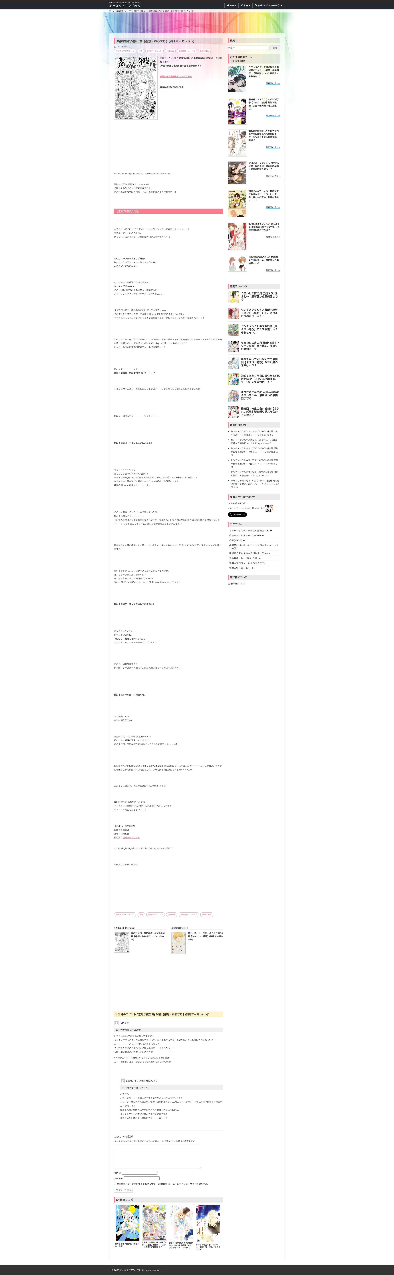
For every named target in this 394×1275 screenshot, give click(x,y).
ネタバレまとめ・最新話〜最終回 (249, 530)
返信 (119, 1067)
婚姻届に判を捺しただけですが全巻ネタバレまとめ (253, 547)
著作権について (238, 583)
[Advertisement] (197, 23)
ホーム (232, 5)
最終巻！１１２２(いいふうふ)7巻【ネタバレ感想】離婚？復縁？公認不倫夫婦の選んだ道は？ (264, 104)
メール (118, 1178)
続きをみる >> (273, 83)
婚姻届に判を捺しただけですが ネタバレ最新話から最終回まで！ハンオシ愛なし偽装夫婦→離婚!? (264, 136)
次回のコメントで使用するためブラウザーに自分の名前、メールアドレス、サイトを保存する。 (163, 1183)
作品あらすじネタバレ (125, 51)
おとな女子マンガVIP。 (125, 6)
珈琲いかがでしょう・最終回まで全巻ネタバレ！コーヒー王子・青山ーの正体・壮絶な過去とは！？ (264, 196)
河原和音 (170, 51)
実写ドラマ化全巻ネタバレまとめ (248, 553)
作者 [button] (246, 5)
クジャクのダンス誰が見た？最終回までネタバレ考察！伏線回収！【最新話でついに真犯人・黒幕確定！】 (264, 72)
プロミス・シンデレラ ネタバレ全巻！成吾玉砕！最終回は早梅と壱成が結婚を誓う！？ (264, 166)
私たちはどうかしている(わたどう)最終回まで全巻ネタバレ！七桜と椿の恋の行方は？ (264, 226)
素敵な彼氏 (204, 51)
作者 (141, 51)
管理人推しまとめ (240, 567)
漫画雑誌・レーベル (187, 51)
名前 (117, 1172)
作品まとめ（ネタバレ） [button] (269, 5)
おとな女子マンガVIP (130, 1270)
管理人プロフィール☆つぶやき (247, 563)
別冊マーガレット (154, 51)
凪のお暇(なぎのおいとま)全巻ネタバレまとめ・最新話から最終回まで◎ (264, 260)
